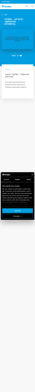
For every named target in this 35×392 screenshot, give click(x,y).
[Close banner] (32, 174)
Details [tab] (17, 179)
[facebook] (18, 56)
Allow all (17, 210)
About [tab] (29, 179)
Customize (16, 216)
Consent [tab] (6, 179)
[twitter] (21, 56)
